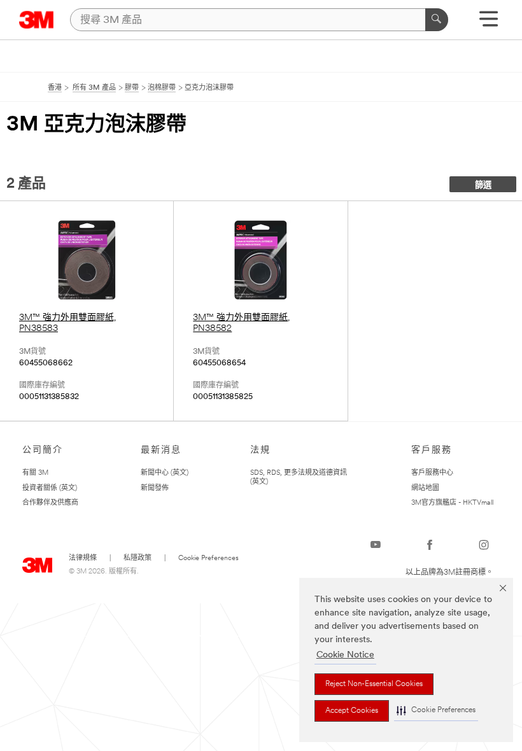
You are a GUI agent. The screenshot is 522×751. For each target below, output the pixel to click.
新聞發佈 (155, 488)
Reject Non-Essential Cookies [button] (374, 684)
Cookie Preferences (208, 558)
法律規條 (83, 558)
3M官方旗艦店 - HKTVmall (452, 503)
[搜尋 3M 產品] (436, 19)
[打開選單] (488, 23)
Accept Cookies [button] (351, 711)
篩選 (483, 185)
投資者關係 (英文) (49, 488)
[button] (436, 710)
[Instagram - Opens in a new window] (483, 544)
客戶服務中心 (432, 473)
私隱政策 (137, 558)
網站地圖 (425, 488)
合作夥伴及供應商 (50, 503)
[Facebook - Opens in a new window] (429, 544)
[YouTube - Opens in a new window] (375, 544)
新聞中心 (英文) (164, 473)
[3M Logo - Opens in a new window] (36, 19)
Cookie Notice (345, 655)
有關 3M (35, 473)
